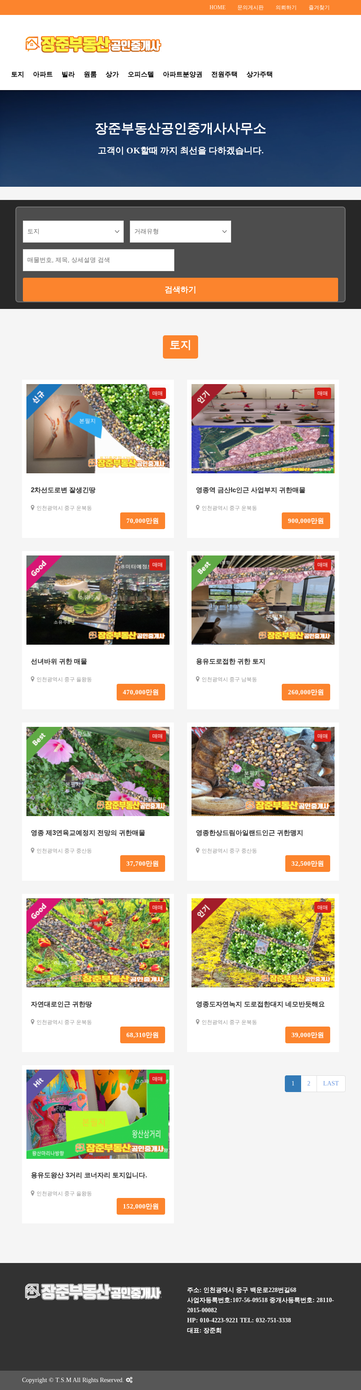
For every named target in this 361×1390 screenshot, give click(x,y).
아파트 (43, 74)
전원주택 (224, 74)
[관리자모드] (129, 1380)
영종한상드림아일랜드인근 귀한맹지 (249, 832)
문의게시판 (250, 7)
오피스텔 (141, 74)
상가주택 (260, 74)
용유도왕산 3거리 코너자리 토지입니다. (89, 1175)
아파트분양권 (183, 74)
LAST (331, 1083)
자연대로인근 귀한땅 (61, 1004)
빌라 (68, 74)
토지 (17, 74)
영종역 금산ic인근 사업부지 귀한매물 (251, 490)
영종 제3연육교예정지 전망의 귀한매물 (88, 832)
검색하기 (180, 289)
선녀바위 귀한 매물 (59, 661)
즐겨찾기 (319, 7)
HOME (217, 7)
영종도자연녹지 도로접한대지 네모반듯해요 (260, 1004)
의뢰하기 (286, 7)
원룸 (90, 74)
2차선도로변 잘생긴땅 (63, 490)
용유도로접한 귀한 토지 (230, 661)
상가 (112, 74)
